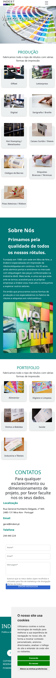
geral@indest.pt (11, 524)
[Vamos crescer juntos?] (23, 39)
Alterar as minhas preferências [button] (33, 669)
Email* (10, 556)
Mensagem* (12, 564)
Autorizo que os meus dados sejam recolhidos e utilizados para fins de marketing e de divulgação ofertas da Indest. (28, 581)
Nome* (10, 547)
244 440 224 (9, 535)
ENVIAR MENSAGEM (28, 586)
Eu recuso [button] (33, 663)
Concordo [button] (33, 658)
